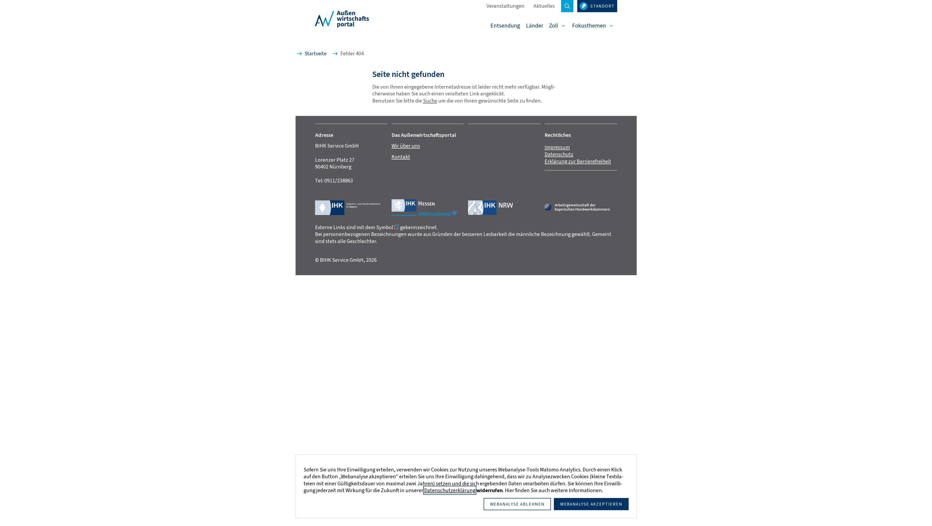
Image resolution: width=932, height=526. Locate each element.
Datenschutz (559, 154)
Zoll (553, 25)
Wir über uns (406, 145)
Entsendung (505, 25)
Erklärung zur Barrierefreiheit (578, 161)
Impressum (557, 147)
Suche (430, 100)
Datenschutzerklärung (449, 490)
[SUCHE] (567, 6)
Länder (534, 25)
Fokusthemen (589, 25)
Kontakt (401, 156)
